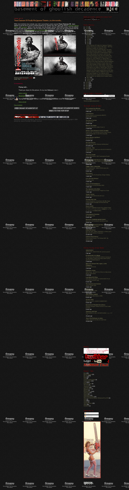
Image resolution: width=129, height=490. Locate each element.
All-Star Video (90, 299)
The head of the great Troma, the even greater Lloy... (99, 55)
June (88, 40)
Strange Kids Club (91, 199)
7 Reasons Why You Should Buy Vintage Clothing (98, 174)
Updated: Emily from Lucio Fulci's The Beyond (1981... (99, 60)
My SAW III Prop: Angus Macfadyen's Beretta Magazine (99, 61)
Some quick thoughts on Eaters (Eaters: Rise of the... (99, 64)
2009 (87, 87)
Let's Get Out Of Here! (92, 178)
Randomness (24, 79)
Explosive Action (90, 270)
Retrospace (89, 173)
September (89, 36)
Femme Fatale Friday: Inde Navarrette (95, 110)
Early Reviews (88, 383)
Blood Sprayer (88, 374)
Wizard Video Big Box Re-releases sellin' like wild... (98, 54)
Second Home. (89, 139)
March (88, 77)
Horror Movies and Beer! (93, 137)
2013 (87, 30)
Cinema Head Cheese (92, 236)
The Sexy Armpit (90, 154)
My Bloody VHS (89, 121)
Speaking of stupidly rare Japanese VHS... (96, 48)
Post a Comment (18, 105)
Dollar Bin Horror (91, 230)
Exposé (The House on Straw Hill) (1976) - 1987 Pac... (99, 46)
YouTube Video (88, 403)
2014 (87, 28)
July (88, 39)
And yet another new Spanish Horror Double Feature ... (99, 76)
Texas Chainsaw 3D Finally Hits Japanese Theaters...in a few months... (38, 20)
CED (85, 378)
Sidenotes (86, 392)
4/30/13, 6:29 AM (23, 93)
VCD (85, 399)
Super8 (86, 394)
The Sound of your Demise (93, 284)
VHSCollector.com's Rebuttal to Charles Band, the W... (99, 63)
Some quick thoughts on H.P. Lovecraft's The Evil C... (99, 68)
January (89, 80)
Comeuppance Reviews (92, 214)
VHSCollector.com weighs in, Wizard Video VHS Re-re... (100, 67)
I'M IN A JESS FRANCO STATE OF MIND (97, 130)
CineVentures (90, 113)
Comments (89, 416)
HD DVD (86, 385)
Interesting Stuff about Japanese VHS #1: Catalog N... (99, 51)
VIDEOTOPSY (90, 250)
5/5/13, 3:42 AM (22, 102)
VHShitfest (89, 289)
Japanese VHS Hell (91, 311)
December (89, 31)
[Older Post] (66, 108)
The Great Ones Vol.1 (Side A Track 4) (95, 127)
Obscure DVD (87, 388)
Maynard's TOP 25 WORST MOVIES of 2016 (97, 221)
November (89, 33)
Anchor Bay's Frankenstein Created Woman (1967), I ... (100, 52)
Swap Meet (87, 395)
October (89, 34)
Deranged (22, 96)
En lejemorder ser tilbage (93, 255)
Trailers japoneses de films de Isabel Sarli (96, 319)
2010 (87, 85)
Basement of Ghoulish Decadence (95, 304)
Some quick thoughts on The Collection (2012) (97, 73)
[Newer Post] (26, 108)
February (89, 79)
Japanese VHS (88, 386)
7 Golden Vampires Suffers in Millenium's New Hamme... (100, 71)
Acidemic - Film (90, 148)
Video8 (86, 402)
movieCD (86, 406)
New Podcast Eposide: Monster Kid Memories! (97, 144)
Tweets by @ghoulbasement (91, 101)
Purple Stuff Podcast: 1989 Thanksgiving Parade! (98, 156)
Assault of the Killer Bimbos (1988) (94, 296)
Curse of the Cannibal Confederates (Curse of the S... (99, 57)
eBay (85, 404)
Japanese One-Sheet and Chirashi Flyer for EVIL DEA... (100, 70)
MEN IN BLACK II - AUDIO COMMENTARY (96, 301)
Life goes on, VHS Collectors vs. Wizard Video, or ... (99, 58)
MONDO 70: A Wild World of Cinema (96, 160)
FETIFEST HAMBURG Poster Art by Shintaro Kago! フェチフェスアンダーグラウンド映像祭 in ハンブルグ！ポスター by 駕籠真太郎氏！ (99, 209)
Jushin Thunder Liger (91, 285)
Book (85, 377)
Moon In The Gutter (91, 125)
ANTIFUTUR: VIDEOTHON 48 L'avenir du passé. (98, 251)
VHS (85, 400)
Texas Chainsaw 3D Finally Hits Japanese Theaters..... (99, 45)
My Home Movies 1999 (91, 290)
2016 (87, 27)
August (88, 37)
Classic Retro (87, 381)
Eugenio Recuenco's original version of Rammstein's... (99, 74)
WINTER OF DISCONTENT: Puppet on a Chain (97, 190)
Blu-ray (86, 375)
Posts (87, 413)
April (88, 43)
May (88, 42)
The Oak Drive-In (90, 142)
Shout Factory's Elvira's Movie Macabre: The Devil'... (99, 49)
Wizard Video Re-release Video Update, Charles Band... (100, 65)
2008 (87, 88)
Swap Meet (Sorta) (89, 396)
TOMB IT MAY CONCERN (93, 166)
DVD (85, 382)
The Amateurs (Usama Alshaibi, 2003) (95, 185)
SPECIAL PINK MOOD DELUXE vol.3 (95, 195)
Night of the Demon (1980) (92, 226)
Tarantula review (90, 180)
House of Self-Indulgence (93, 183)
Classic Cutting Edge (89, 379)
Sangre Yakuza (90, 194)
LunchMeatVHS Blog (92, 277)
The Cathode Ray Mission (93, 108)
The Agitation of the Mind (93, 189)
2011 (87, 84)
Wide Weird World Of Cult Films (95, 224)
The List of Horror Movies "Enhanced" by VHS (96, 398)
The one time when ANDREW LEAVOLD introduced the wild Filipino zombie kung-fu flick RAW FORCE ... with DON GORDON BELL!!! (98, 258)
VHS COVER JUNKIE (92, 294)
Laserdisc (86, 387)
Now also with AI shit (91, 266)
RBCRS (86, 390)
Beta (85, 373)
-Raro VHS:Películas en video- (94, 318)
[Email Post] (34, 77)
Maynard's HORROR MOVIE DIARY (96, 219)
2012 (87, 82)
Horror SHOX (89, 206)
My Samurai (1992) (90, 215)
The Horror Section (91, 120)
